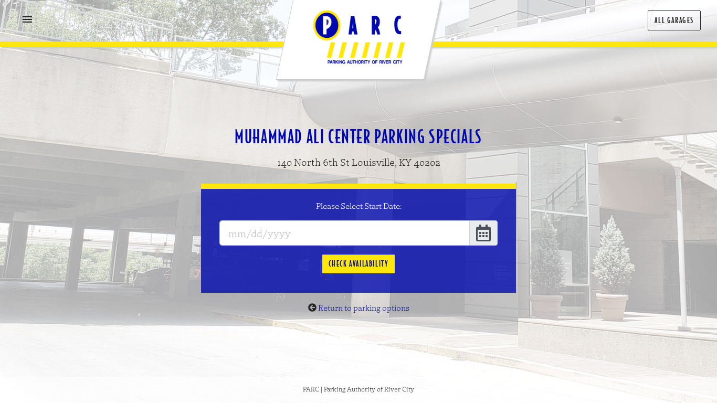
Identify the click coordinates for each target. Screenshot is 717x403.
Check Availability (359, 264)
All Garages (674, 20)
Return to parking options (363, 307)
